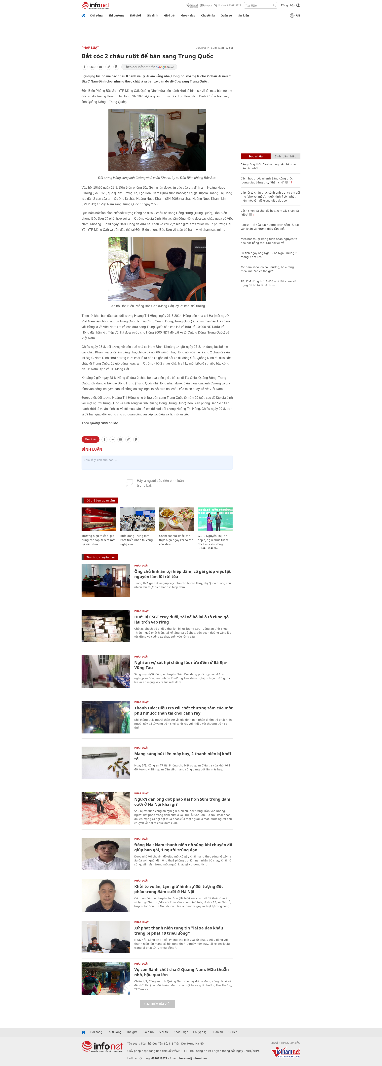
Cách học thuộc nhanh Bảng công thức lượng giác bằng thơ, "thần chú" (267, 180)
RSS (297, 15)
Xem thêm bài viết (157, 1004)
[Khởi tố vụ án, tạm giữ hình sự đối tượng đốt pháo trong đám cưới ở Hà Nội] (106, 895)
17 (290, 182)
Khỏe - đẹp (187, 15)
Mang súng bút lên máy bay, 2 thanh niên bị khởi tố (182, 756)
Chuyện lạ (208, 15)
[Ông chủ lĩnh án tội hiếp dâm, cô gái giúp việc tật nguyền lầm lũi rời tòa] (106, 580)
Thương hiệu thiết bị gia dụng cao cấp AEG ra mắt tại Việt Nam (98, 540)
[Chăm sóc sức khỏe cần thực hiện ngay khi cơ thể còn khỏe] (176, 519)
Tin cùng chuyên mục (101, 557)
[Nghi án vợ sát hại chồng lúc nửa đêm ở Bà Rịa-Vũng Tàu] (106, 671)
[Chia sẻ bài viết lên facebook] (85, 67)
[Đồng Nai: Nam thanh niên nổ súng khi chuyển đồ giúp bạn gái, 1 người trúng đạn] (106, 854)
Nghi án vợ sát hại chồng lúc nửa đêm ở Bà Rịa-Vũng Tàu (180, 665)
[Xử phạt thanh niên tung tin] (106, 937)
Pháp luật (90, 48)
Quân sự (226, 15)
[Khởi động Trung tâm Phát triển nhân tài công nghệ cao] (137, 519)
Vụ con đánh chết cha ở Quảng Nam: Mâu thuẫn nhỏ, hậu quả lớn (181, 972)
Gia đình (152, 15)
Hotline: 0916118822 (229, 5)
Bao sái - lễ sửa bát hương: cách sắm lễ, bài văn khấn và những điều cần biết (270, 227)
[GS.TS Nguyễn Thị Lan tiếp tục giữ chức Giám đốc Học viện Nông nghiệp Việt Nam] (215, 519)
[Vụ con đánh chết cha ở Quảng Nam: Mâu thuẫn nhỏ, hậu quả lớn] (106, 978)
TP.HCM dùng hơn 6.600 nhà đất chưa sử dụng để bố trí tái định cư (268, 283)
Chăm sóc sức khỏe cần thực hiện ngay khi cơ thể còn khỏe (176, 540)
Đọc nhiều (256, 156)
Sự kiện (243, 15)
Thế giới (135, 15)
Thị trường (116, 15)
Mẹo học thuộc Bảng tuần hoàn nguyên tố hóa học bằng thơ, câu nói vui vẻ (269, 241)
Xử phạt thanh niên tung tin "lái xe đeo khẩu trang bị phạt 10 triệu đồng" (178, 930)
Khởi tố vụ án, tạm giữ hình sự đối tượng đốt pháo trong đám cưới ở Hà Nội (178, 889)
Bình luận (90, 439)
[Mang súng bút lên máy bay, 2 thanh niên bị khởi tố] (106, 763)
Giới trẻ (169, 15)
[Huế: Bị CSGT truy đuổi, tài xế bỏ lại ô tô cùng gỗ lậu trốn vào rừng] (106, 626)
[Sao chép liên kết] (108, 67)
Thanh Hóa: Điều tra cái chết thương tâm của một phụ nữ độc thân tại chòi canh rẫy (183, 710)
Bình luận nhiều (285, 156)
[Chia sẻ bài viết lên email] (100, 67)
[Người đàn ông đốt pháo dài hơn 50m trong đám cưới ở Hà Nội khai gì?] (106, 808)
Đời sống (96, 15)
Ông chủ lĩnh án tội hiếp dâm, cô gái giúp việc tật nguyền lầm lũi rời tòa (182, 574)
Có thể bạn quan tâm (101, 500)
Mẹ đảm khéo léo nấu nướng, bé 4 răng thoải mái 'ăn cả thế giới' (267, 269)
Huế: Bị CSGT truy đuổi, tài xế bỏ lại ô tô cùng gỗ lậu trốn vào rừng (181, 619)
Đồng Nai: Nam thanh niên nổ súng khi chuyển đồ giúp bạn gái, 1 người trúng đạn (183, 847)
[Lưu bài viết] (116, 67)
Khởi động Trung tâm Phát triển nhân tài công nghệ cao (136, 540)
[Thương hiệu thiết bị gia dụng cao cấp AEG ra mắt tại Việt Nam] (99, 519)
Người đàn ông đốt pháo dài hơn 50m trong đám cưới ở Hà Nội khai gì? (182, 801)
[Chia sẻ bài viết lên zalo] (93, 67)
